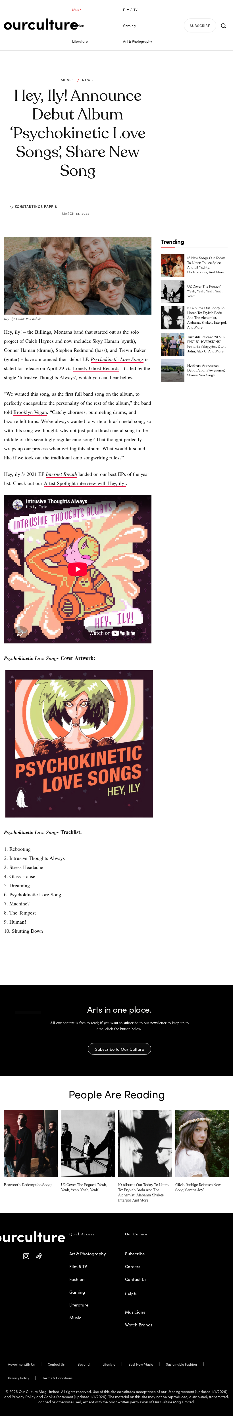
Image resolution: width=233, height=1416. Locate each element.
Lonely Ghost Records (96, 368)
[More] (121, 199)
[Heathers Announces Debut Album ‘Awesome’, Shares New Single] (172, 370)
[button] (223, 25)
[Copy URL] (107, 199)
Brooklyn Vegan (30, 411)
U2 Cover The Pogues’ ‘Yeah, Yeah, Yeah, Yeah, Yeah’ (205, 291)
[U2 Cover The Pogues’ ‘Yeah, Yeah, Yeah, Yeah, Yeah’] (172, 291)
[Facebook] (68, 199)
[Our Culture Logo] (41, 24)
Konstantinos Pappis (36, 206)
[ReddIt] (94, 199)
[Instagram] (26, 1256)
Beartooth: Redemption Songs (28, 1185)
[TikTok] (39, 1256)
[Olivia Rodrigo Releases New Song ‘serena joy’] (202, 1143)
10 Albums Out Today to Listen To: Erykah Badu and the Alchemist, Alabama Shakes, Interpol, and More (207, 318)
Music (67, 80)
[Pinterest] (81, 199)
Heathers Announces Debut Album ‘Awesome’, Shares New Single (206, 370)
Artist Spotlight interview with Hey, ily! (85, 483)
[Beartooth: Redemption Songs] (31, 1143)
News (87, 80)
